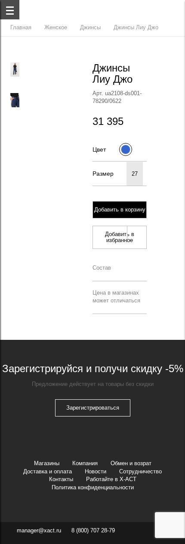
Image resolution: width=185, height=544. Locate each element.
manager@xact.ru (39, 530)
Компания (85, 463)
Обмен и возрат (131, 463)
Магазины (46, 463)
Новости (95, 471)
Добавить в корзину (119, 209)
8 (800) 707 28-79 (93, 530)
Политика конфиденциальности (93, 487)
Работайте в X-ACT (111, 479)
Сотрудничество (140, 471)
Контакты (61, 479)
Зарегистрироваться (92, 407)
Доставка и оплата (47, 471)
